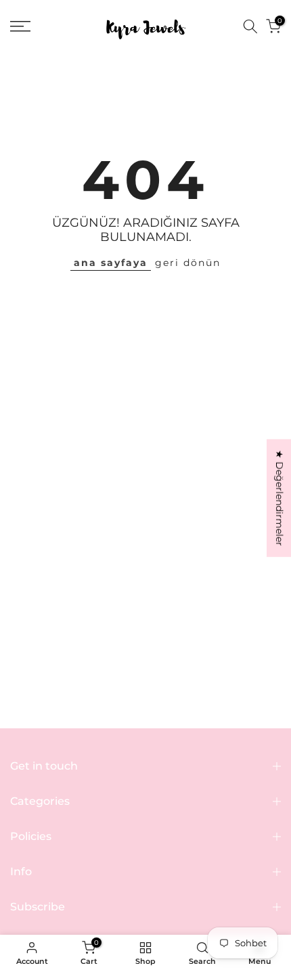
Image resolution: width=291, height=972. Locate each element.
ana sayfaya (111, 263)
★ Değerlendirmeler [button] (279, 498)
